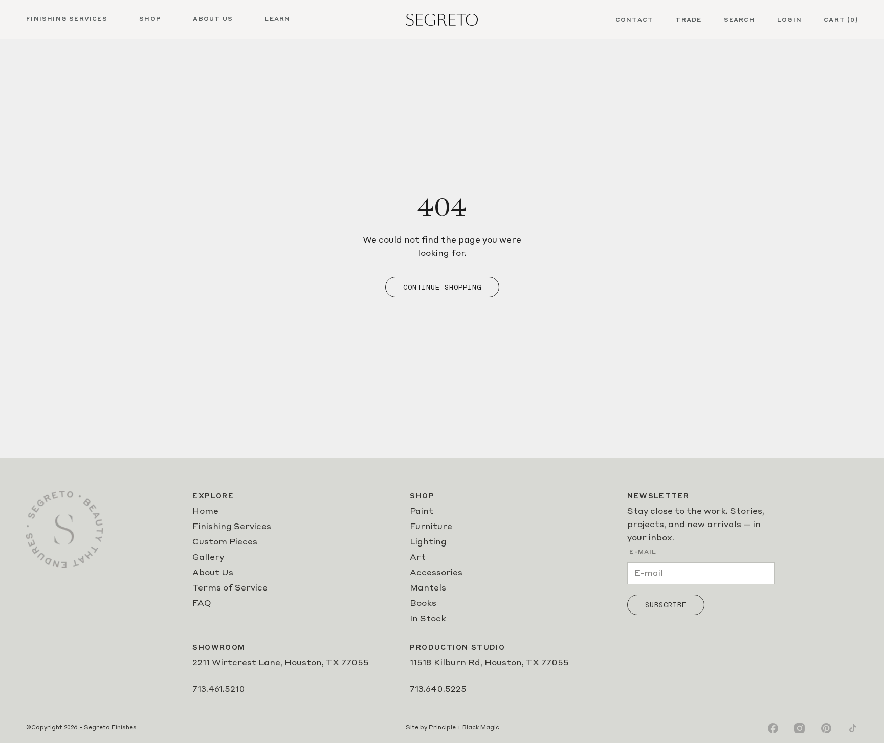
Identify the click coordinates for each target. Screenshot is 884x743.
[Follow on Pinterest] (826, 728)
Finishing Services (231, 527)
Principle (442, 728)
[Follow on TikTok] (853, 728)
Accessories (436, 573)
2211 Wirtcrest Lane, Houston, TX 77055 (280, 663)
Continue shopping (442, 287)
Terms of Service (230, 588)
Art (418, 558)
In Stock (428, 619)
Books (423, 604)
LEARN (277, 19)
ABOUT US (213, 19)
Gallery (208, 558)
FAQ (201, 604)
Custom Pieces (224, 542)
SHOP (150, 19)
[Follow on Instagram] (799, 728)
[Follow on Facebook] (773, 728)
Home (205, 512)
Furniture (431, 527)
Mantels (428, 588)
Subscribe (666, 605)
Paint (421, 512)
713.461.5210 (218, 690)
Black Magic (480, 728)
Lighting (428, 542)
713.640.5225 (438, 690)
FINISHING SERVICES (66, 19)
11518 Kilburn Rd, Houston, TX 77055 (489, 663)
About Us (212, 573)
